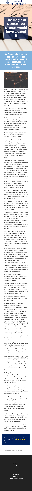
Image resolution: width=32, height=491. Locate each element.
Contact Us (16, 463)
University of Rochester (16, 478)
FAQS (16, 465)
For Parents (16, 474)
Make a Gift (16, 476)
